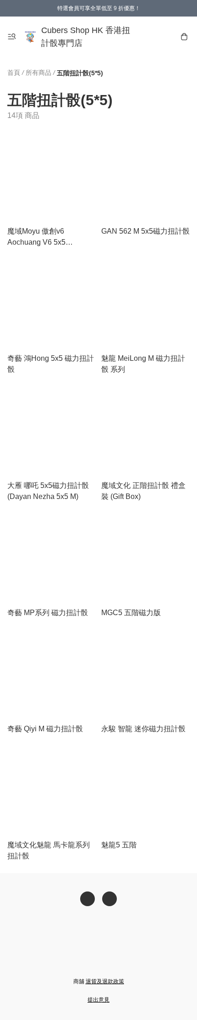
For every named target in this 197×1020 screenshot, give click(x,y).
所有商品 (38, 72)
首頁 (13, 72)
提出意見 (98, 1000)
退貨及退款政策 (105, 981)
